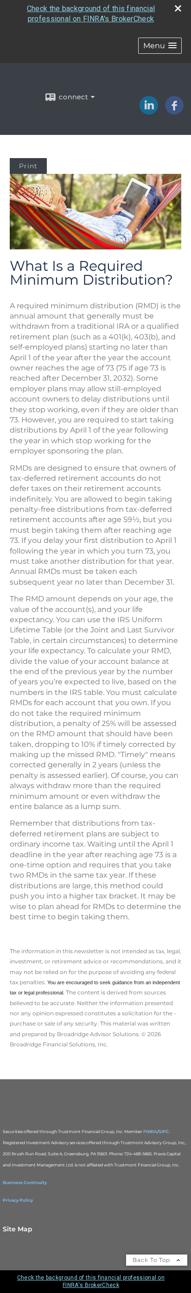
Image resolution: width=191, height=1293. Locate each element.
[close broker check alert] (178, 8)
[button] (160, 46)
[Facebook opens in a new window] (174, 111)
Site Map (17, 1229)
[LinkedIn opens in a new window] (149, 111)
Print (28, 166)
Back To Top (152, 1259)
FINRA (150, 1131)
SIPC (164, 1131)
